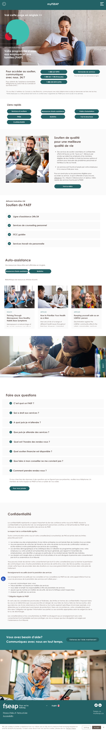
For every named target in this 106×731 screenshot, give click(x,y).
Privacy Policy (71, 728)
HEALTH (9, 312)
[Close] (103, 727)
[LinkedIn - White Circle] (100, 705)
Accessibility (8, 716)
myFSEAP (53, 4)
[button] (102, 3)
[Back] (4, 4)
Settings (86, 727)
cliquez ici (58, 178)
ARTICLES (43, 312)
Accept (96, 727)
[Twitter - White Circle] (96, 705)
